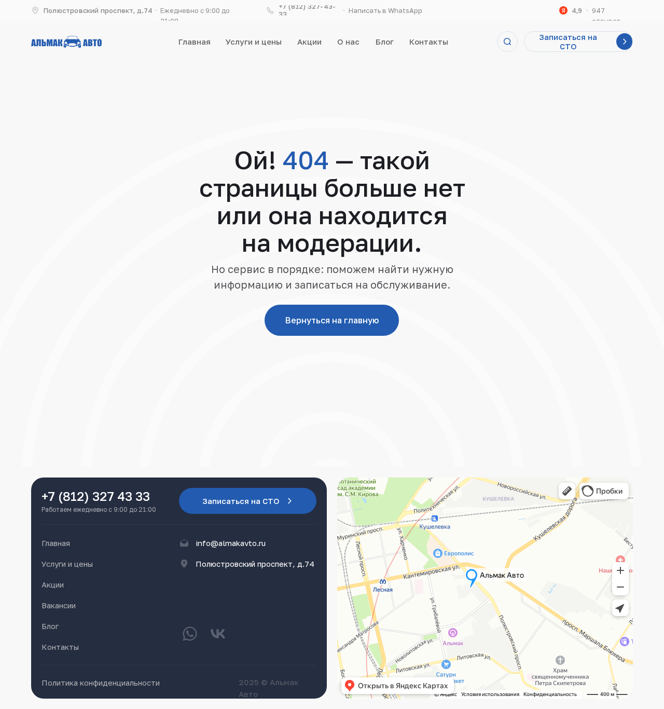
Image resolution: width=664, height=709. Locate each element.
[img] (66, 42)
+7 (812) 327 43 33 (96, 495)
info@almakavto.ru (231, 543)
